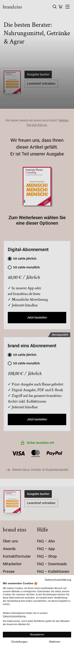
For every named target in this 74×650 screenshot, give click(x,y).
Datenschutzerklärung (58, 579)
